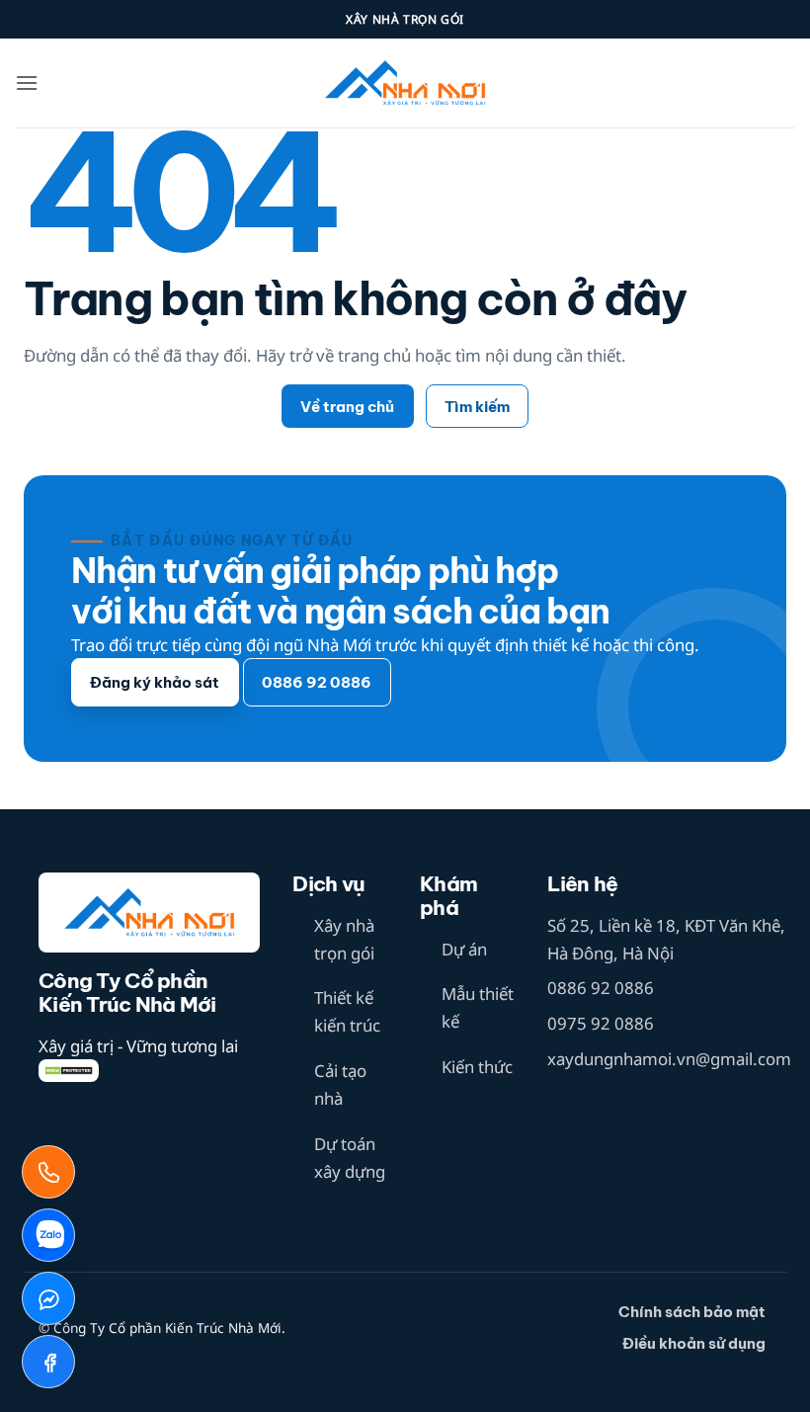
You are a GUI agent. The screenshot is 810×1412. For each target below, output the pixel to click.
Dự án (464, 949)
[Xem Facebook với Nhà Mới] (48, 1361)
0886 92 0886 (600, 987)
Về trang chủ (347, 406)
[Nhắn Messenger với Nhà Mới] (48, 1298)
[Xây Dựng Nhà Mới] (405, 83)
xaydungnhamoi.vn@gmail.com (669, 1058)
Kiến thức (477, 1066)
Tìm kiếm (477, 406)
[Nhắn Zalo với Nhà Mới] (48, 1235)
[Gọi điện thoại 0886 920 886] (48, 1172)
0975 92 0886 (600, 1023)
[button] (27, 82)
